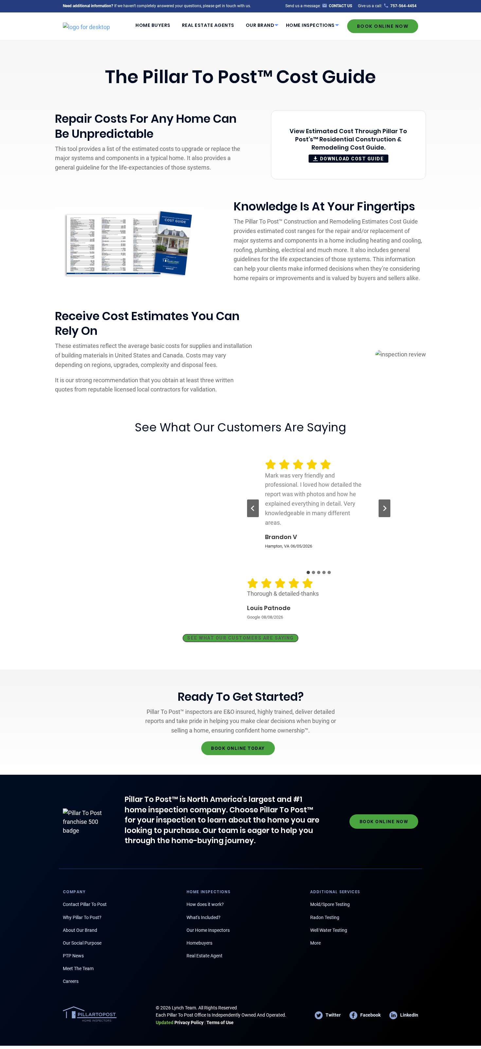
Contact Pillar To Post (85, 904)
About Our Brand (80, 930)
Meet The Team (78, 968)
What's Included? (204, 917)
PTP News (73, 955)
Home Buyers (152, 25)
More (315, 943)
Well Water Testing (328, 930)
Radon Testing (324, 917)
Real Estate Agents (208, 25)
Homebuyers (199, 943)
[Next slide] (384, 508)
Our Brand (260, 25)
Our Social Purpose (82, 943)
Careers (71, 981)
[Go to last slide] (253, 508)
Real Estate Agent (205, 955)
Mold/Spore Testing (330, 904)
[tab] (308, 572)
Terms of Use (220, 1022)
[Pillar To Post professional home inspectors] (86, 25)
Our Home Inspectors (208, 930)
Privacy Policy (180, 1022)
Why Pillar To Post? (82, 917)
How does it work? (205, 904)
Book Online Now (383, 26)
